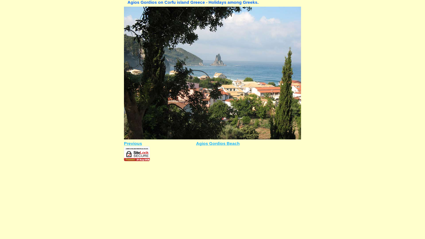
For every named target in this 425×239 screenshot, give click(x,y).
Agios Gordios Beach (218, 143)
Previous (133, 143)
